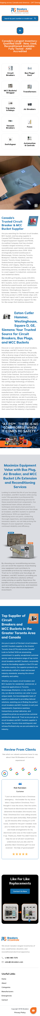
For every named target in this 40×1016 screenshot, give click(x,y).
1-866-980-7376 (11, 958)
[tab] (5, 773)
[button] (20, 30)
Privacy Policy (20, 1012)
